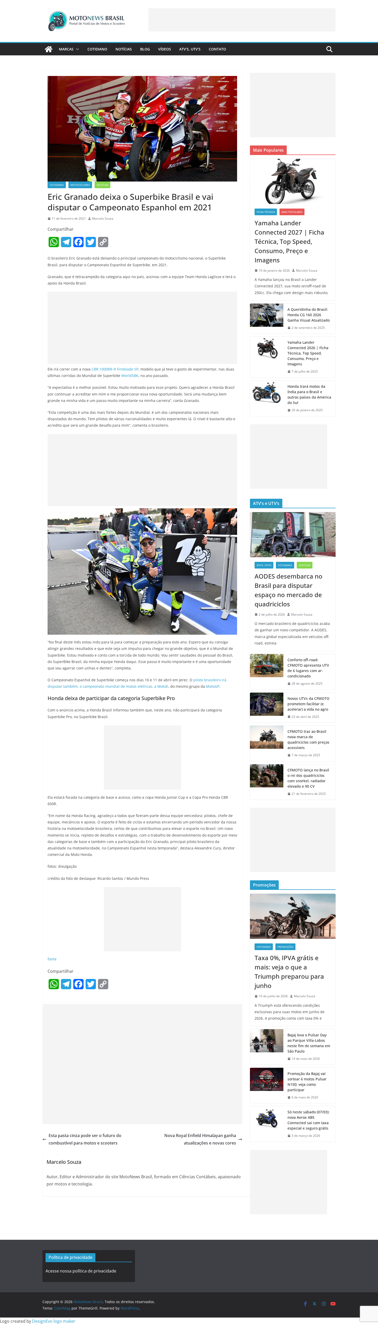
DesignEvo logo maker (53, 1321)
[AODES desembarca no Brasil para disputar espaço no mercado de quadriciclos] (293, 534)
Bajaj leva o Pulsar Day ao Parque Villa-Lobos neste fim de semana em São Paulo (308, 1043)
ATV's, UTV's (264, 565)
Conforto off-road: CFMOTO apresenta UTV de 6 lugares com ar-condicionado (308, 667)
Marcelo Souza (102, 218)
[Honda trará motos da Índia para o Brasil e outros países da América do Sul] (266, 398)
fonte (52, 959)
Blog (145, 49)
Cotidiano (97, 49)
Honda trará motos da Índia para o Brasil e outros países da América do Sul (309, 394)
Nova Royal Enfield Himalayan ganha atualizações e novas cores (200, 1139)
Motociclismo (80, 185)
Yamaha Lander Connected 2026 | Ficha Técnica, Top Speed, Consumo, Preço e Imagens (307, 353)
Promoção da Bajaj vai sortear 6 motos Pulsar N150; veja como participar (307, 1081)
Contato (217, 49)
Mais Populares (292, 212)
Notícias (123, 49)
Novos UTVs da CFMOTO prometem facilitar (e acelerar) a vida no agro (308, 704)
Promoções (285, 947)
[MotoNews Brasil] (48, 49)
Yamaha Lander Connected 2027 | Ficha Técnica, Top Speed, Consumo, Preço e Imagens (289, 241)
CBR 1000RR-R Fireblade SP (115, 369)
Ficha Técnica (266, 212)
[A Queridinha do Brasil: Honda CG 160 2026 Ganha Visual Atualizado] (266, 319)
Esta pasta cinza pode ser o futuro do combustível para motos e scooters (85, 1139)
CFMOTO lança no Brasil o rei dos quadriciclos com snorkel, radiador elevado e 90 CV (308, 778)
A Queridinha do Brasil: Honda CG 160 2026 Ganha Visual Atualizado (308, 315)
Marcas (66, 49)
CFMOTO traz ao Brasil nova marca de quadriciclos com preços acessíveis (308, 739)
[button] (76, 49)
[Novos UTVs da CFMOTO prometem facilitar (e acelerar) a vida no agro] (266, 708)
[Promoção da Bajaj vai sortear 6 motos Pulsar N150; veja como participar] (266, 1085)
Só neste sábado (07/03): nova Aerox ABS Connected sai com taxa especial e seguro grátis (308, 1120)
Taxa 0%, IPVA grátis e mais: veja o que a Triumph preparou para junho (289, 971)
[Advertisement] (242, 19)
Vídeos (164, 49)
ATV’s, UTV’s (190, 49)
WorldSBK (129, 375)
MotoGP (212, 686)
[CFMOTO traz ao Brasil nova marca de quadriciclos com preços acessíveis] (266, 743)
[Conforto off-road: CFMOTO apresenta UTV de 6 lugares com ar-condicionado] (266, 672)
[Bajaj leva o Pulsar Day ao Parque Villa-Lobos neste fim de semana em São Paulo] (266, 1047)
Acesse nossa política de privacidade (81, 1271)
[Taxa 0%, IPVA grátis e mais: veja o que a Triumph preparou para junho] (293, 916)
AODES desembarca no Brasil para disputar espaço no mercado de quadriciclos (288, 590)
